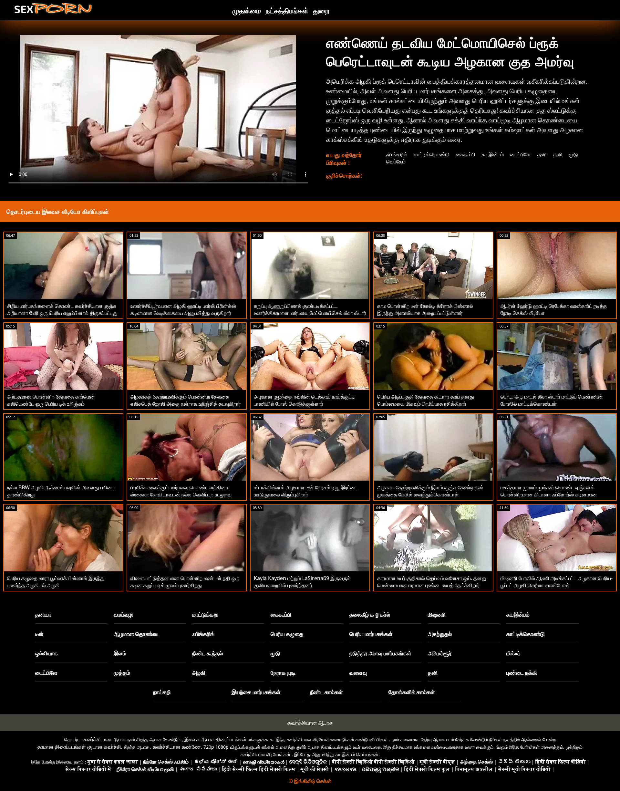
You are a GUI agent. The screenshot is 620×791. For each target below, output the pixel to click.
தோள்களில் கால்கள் (411, 692)
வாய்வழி (123, 614)
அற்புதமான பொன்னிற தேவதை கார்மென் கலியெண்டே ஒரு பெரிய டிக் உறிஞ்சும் (51, 400)
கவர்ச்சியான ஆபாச (310, 722)
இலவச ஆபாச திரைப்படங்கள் (215, 739)
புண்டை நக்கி (521, 672)
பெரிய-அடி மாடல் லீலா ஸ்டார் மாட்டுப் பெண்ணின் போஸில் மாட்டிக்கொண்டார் (552, 400)
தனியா (43, 614)
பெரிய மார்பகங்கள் (371, 634)
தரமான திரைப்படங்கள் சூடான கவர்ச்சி (79, 746)
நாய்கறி (162, 692)
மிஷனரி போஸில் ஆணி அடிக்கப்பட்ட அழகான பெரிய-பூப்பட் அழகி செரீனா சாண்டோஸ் (557, 582)
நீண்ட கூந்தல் (207, 653)
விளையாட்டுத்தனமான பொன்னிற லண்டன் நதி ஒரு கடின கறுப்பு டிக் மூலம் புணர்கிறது (185, 582)
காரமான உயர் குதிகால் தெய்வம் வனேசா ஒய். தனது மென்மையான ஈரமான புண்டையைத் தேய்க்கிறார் (431, 582)
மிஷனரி (437, 614)
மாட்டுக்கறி (205, 614)
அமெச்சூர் (440, 653)
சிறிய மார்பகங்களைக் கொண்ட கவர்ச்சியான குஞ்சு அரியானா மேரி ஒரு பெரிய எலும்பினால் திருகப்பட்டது (62, 309)
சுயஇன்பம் (493, 154)
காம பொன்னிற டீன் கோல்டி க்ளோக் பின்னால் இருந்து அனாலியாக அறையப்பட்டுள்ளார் (425, 309)
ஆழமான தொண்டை (137, 634)
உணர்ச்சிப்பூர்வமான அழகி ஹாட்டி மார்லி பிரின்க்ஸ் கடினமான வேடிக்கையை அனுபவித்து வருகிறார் (183, 309)
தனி (542, 154)
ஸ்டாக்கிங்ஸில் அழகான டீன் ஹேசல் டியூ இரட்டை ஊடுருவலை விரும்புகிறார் (306, 491)
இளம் (120, 653)
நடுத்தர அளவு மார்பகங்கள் (380, 653)
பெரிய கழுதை (287, 634)
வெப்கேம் (396, 161)
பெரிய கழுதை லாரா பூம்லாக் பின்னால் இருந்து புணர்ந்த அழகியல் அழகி (56, 582)
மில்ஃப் (513, 653)
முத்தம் (122, 672)
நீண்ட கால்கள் (326, 692)
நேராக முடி (283, 672)
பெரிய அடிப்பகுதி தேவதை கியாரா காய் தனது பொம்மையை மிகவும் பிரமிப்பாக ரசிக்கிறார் (425, 400)
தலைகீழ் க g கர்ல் (369, 614)
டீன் (39, 634)
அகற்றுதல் (440, 634)
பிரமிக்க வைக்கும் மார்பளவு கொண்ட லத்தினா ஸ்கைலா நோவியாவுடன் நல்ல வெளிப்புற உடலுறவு (181, 491)
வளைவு (358, 672)
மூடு (573, 154)
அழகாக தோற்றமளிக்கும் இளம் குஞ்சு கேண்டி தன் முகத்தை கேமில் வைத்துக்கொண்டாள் (430, 491)
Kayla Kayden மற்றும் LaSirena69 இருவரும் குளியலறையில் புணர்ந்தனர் (302, 582)
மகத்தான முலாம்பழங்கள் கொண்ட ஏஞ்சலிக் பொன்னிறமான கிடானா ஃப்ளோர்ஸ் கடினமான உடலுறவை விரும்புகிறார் (549, 494)
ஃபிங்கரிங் (397, 154)
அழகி (198, 672)
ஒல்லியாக (46, 653)
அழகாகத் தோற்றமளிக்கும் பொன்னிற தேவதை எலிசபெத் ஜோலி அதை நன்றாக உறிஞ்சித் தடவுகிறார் (185, 400)
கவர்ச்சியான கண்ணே (177, 746)
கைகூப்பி (465, 154)
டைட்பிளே (520, 154)
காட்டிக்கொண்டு (432, 154)
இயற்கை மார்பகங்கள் (256, 692)
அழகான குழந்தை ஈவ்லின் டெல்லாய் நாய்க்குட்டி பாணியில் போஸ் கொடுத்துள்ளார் (304, 400)
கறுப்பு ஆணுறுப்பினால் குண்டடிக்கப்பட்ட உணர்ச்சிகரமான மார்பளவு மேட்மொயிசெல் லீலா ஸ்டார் (310, 309)
